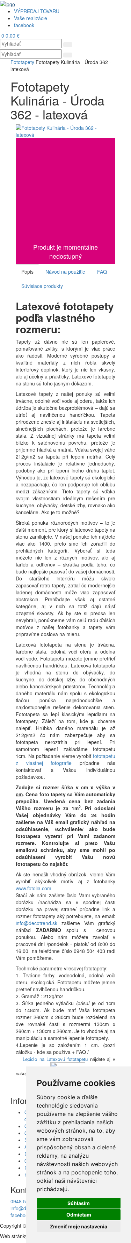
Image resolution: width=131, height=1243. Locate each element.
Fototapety (22, 61)
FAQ (102, 271)
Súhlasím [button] (78, 1203)
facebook (20, 1215)
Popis (27, 271)
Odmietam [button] (78, 1215)
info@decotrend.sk (36, 923)
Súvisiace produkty (42, 285)
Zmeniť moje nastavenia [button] (78, 1226)
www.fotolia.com (34, 888)
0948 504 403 (25, 1201)
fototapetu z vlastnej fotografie (65, 759)
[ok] (67, 44)
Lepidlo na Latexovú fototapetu (55, 1059)
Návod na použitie (65, 271)
